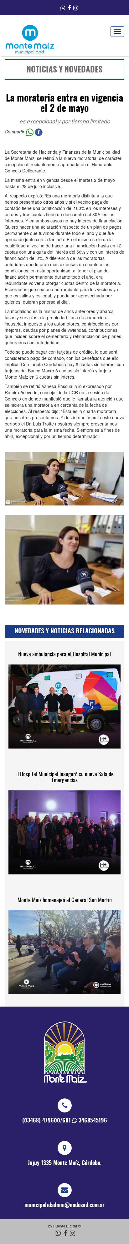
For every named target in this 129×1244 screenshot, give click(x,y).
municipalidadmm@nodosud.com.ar (64, 1205)
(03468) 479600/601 (46, 1121)
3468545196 (93, 1121)
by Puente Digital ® (64, 1225)
